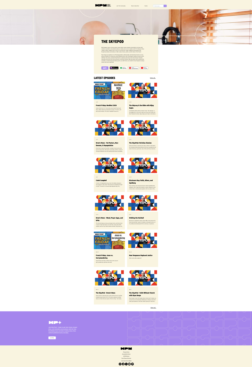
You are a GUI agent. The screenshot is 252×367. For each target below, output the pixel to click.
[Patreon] (132, 364)
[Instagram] (120, 364)
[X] (126, 364)
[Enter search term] (165, 6)
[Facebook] (123, 364)
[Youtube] (129, 364)
